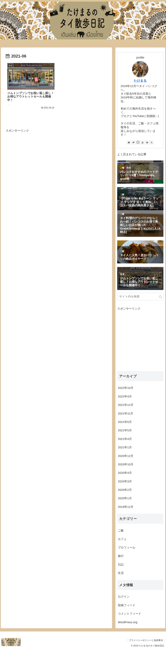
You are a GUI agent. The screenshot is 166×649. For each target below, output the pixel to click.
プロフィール (126, 547)
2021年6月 (125, 422)
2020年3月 (125, 481)
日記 (121, 564)
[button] (160, 297)
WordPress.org (127, 622)
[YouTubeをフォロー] (142, 142)
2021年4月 (125, 439)
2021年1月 (125, 447)
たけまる (140, 80)
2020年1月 (125, 498)
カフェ (122, 539)
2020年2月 (125, 489)
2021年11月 (125, 413)
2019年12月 (125, 506)
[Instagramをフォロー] (138, 142)
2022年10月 (125, 387)
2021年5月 (125, 430)
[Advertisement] (56, 166)
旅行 (121, 556)
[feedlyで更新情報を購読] (147, 142)
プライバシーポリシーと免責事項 (146, 640)
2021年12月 (125, 405)
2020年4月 (125, 472)
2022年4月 (125, 396)
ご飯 (121, 530)
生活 (121, 573)
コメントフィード (129, 613)
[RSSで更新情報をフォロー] (152, 142)
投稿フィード (126, 605)
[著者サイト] (129, 142)
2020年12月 (125, 456)
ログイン (124, 596)
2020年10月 (125, 464)
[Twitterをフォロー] (133, 142)
